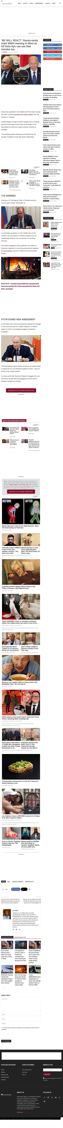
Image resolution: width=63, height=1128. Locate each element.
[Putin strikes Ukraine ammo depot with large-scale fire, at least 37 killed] (7, 945)
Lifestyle (47, 3)
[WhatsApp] (20, 930)
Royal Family (46, 200)
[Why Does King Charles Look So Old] (46, 246)
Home (2, 36)
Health (52, 248)
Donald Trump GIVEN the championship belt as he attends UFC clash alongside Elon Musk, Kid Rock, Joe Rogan (20, 286)
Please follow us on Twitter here (19, 484)
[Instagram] (14, 930)
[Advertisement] (31, 18)
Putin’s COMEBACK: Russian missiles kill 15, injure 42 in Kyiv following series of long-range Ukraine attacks (35, 956)
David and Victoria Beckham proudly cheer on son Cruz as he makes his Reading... (52, 95)
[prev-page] (2, 988)
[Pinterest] (52, 1097)
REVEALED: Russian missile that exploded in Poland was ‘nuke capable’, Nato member (7, 979)
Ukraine (23, 379)
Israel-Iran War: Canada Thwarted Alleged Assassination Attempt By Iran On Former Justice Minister (10, 901)
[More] (29, 889)
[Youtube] (44, 1101)
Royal (31, 3)
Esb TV (24, 1074)
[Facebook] (44, 1097)
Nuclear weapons (17, 881)
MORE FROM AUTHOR (20, 937)
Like (60, 44)
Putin (9, 122)
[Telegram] (55, 1097)
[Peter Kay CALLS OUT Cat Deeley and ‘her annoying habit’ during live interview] (46, 235)
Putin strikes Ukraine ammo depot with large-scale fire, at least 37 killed (6, 954)
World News (12, 36)
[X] (59, 1097)
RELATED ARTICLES (7, 937)
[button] (60, 3)
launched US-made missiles (23, 114)
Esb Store (24, 1072)
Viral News (46, 99)
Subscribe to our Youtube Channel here (21, 390)
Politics (25, 3)
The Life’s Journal (27, 1069)
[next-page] (5, 988)
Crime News (53, 258)
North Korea (7, 251)
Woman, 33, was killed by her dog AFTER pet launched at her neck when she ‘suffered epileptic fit (32, 901)
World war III (30, 881)
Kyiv (8, 881)
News (19, 3)
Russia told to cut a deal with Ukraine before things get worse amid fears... (52, 208)
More (53, 3)
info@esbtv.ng (27, 1112)
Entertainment (39, 3)
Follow (59, 48)
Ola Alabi (5, 52)
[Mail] (17, 930)
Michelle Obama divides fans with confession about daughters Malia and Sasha (52, 172)
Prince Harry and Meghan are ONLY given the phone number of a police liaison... (52, 196)
